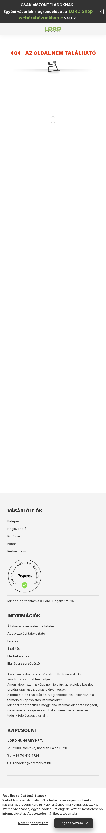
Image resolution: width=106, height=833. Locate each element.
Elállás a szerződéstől (24, 663)
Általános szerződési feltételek (31, 626)
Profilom (13, 536)
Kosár (11, 544)
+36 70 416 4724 (26, 755)
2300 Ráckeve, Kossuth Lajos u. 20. (40, 748)
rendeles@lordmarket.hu (32, 763)
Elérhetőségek (18, 656)
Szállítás (13, 648)
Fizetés (12, 641)
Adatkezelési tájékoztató (26, 633)
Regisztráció (16, 529)
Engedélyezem (71, 823)
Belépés (13, 521)
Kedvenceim (16, 551)
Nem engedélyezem (33, 823)
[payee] (24, 576)
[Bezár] (101, 11)
